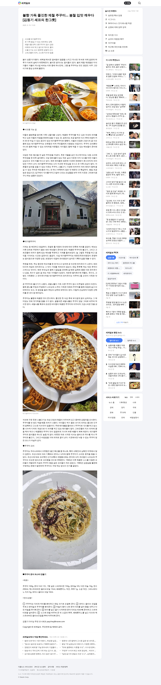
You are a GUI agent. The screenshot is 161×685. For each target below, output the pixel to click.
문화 (111, 412)
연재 (123, 417)
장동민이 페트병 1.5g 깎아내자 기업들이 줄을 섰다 (42, 647)
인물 (134, 412)
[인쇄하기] (95, 31)
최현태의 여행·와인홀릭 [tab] (115, 268)
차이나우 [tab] (128, 268)
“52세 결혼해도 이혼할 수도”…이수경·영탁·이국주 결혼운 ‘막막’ (79, 647)
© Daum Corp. (23, 677)
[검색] (140, 3)
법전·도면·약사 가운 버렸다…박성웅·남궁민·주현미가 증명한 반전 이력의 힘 (42, 641)
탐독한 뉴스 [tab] (131, 340)
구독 (128, 3)
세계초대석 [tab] (127, 273)
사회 (134, 402)
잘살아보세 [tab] (112, 278)
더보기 (122, 322)
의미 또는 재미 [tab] (113, 263)
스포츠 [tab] (137, 397)
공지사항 (51, 667)
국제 (134, 407)
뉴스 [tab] (126, 397)
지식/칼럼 (111, 417)
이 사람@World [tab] (113, 273)
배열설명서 (134, 417)
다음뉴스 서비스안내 (25, 667)
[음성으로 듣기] (82, 31)
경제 (111, 407)
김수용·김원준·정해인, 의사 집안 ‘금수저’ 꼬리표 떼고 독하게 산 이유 (42, 654)
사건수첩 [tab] (122, 257)
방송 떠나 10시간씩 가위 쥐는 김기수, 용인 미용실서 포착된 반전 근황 (42, 650)
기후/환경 (123, 402)
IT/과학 (123, 412)
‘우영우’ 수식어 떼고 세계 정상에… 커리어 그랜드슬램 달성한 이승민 (79, 650)
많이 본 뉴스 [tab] (114, 340)
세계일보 (25, 3)
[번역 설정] (86, 31)
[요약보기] (77, 31)
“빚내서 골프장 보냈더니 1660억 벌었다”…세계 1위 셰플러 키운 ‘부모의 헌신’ (42, 644)
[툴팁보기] (140, 11)
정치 (123, 407)
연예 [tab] (131, 397)
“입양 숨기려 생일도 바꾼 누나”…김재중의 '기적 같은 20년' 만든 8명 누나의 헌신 (79, 654)
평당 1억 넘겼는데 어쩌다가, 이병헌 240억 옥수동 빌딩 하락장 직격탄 (79, 644)
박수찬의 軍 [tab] (134, 257)
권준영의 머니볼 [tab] (129, 263)
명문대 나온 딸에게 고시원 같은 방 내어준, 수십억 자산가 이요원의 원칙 (79, 641)
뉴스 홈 (111, 402)
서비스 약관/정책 (62, 667)
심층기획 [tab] (111, 257)
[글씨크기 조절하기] (90, 31)
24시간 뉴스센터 (40, 667)
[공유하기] (135, 3)
